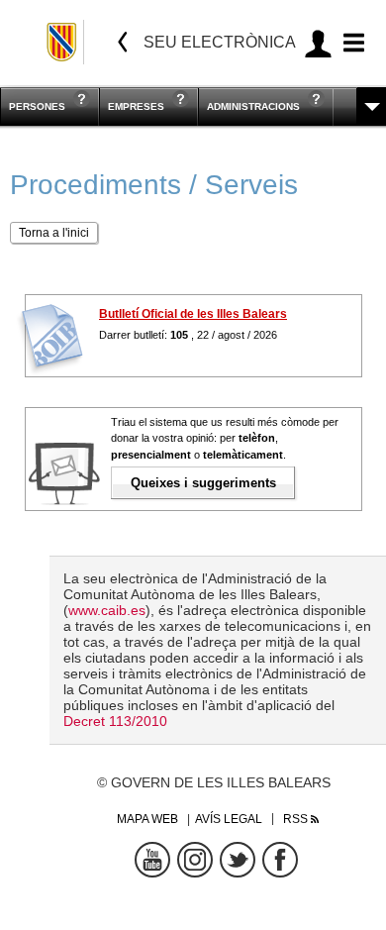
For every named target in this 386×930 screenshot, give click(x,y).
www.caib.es (106, 610)
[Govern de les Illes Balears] (63, 42)
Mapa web (147, 819)
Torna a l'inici (54, 233)
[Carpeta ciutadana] (318, 43)
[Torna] (123, 42)
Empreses (136, 106)
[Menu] (351, 43)
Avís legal (228, 819)
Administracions (253, 106)
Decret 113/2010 (115, 721)
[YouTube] (152, 860)
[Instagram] (195, 860)
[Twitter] (237, 860)
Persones (37, 106)
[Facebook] (280, 860)
